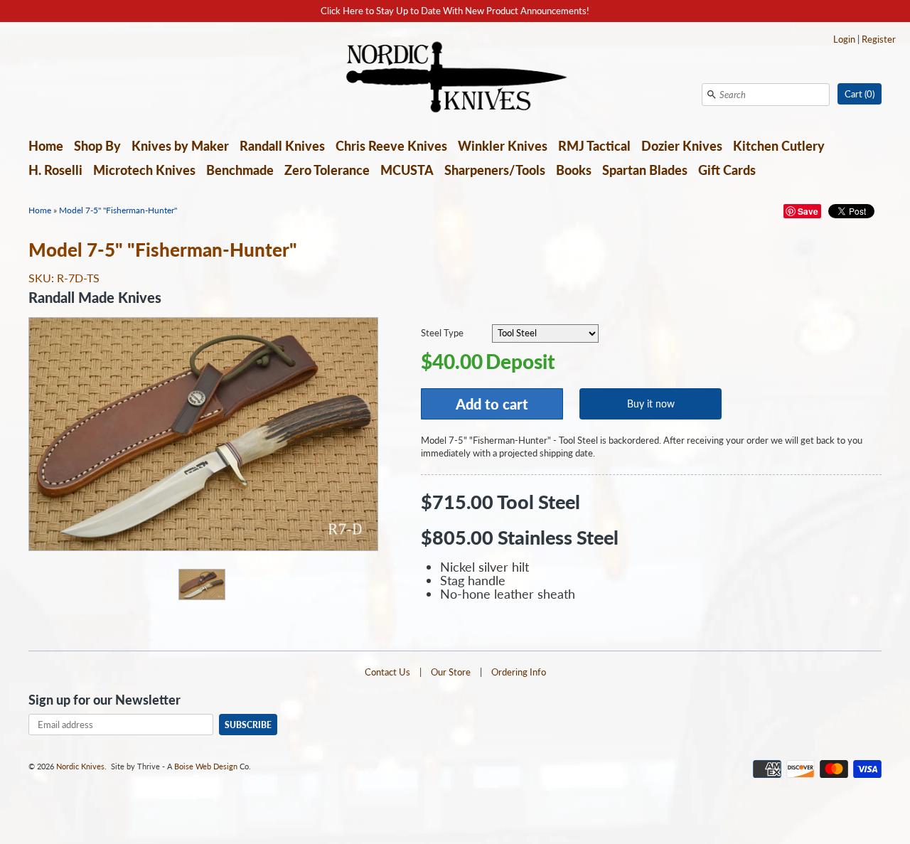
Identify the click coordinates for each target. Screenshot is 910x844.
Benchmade (240, 170)
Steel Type (442, 332)
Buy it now (651, 403)
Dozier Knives (681, 146)
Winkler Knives (502, 146)
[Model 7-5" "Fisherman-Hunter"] (201, 584)
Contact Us (387, 672)
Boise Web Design (205, 766)
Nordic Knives (80, 766)
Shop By (97, 146)
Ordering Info (518, 672)
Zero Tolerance (327, 170)
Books (574, 170)
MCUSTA (407, 170)
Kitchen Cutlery (779, 146)
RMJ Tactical (594, 146)
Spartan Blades (644, 170)
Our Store (451, 672)
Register (879, 39)
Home (45, 146)
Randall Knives (282, 146)
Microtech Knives (144, 170)
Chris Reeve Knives (391, 146)
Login (844, 39)
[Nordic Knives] (455, 78)
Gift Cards (727, 170)
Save (808, 211)
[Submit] (711, 94)
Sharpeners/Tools (494, 170)
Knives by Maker (180, 146)
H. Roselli (55, 170)
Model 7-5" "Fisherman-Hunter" (118, 210)
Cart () (859, 94)
